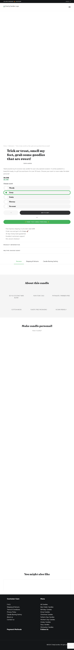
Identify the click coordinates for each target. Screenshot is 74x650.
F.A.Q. (9, 604)
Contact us (10, 619)
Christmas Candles (46, 614)
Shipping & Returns (13, 607)
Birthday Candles (46, 609)
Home (5, 146)
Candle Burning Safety (14, 614)
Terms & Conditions (13, 609)
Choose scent (8, 184)
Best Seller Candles (46, 607)
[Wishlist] (60, 7)
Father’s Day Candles (47, 617)
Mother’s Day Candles (47, 619)
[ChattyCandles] (11, 7)
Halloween (11, 146)
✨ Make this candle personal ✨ (37, 222)
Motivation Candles (46, 627)
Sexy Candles (44, 624)
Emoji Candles (45, 612)
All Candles (44, 604)
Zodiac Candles (45, 622)
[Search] (57, 7)
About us (10, 617)
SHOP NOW (18, 1)
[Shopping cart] (63, 7)
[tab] (37, 245)
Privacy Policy (11, 612)
